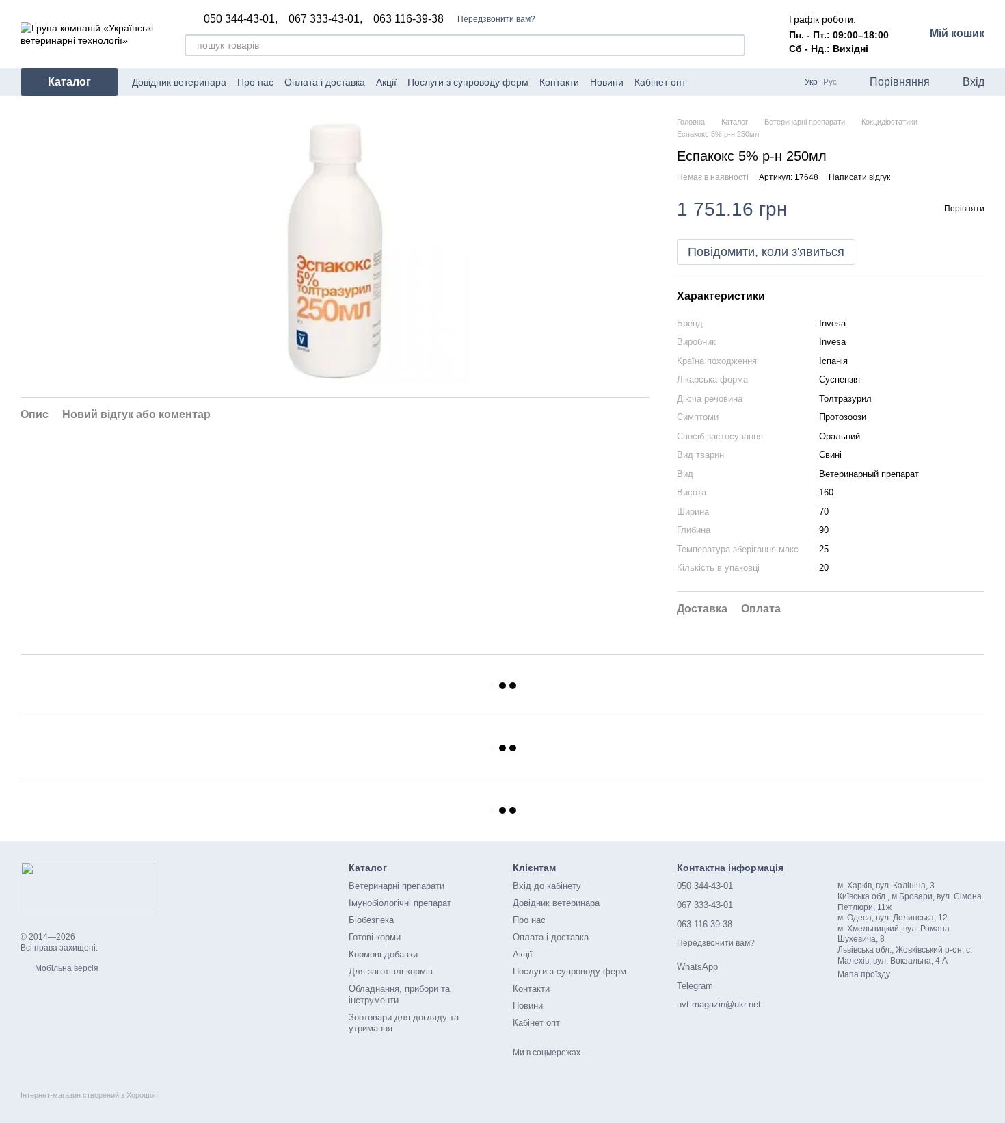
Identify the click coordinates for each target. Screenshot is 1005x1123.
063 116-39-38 (408, 19)
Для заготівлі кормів (391, 971)
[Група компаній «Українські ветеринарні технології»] (88, 887)
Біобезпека (371, 920)
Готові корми (375, 937)
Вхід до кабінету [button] (547, 886)
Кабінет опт (660, 82)
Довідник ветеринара (179, 82)
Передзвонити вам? (496, 19)
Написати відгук (859, 177)
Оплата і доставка (324, 82)
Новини (607, 82)
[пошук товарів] (734, 45)
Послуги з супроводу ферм (467, 82)
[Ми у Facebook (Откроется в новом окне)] (704, 82)
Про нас (255, 82)
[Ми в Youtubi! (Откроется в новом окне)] (721, 82)
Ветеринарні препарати (396, 886)
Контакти (559, 82)
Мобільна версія (65, 968)
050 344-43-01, (241, 19)
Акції (386, 82)
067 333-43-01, (325, 19)
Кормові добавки (383, 954)
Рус (830, 82)
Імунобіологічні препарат (400, 903)
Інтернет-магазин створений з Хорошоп (89, 1095)
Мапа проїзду (864, 974)
